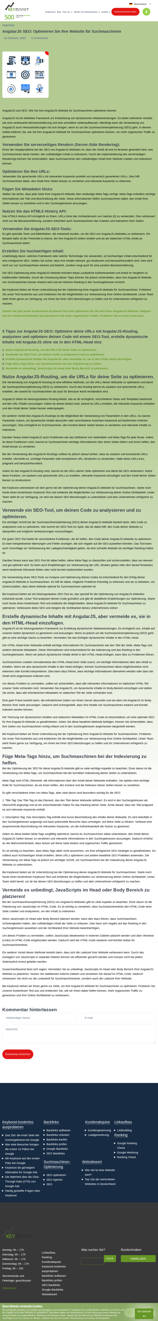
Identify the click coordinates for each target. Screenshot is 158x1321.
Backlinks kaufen (56, 1139)
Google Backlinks (57, 1148)
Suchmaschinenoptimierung (106, 127)
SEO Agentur (54, 1179)
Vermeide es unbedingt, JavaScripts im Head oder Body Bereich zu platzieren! (56, 368)
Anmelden (138, 1258)
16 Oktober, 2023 (15, 38)
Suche (110, 1258)
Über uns (66, 12)
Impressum (9, 1288)
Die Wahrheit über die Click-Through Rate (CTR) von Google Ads (22, 1181)
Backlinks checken (57, 1134)
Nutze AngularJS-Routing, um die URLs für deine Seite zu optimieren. (51, 349)
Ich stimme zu (144, 1314)
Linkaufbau (123, 1122)
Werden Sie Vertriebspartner (86, 12)
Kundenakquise (97, 1122)
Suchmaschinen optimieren (88, 132)
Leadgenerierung (98, 1134)
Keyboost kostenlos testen (125, 12)
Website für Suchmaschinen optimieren (82, 110)
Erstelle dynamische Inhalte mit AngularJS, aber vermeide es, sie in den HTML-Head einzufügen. (68, 359)
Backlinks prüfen (56, 1144)
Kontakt (104, 12)
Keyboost (13, 289)
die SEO (90, 233)
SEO (24, 110)
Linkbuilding (124, 1130)
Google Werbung (127, 1152)
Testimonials (50, 12)
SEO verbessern (133, 471)
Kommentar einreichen (17, 1054)
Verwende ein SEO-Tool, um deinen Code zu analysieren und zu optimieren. (55, 354)
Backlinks (51, 1122)
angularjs (8, 25)
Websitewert (92, 1162)
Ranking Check (126, 1157)
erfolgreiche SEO (18, 260)
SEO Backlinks (55, 1153)
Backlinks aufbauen (58, 1130)
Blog (59, 12)
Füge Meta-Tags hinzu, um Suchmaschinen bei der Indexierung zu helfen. (53, 363)
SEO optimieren (56, 1175)
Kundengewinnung (99, 1130)
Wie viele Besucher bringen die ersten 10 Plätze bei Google (22, 1149)
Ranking (121, 1135)
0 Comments (39, 38)
